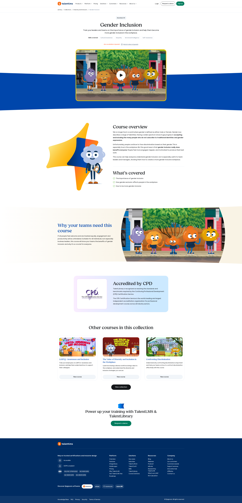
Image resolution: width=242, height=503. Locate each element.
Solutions (103, 3)
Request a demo (168, 3)
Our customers (172, 461)
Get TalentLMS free (115, 473)
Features (112, 461)
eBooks (150, 466)
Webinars (151, 461)
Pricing (95, 3)
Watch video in (130, 44)
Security (84, 499)
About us (132, 3)
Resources (122, 3)
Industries (132, 461)
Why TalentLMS (114, 471)
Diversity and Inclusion (80, 9)
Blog (149, 459)
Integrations (113, 464)
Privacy (77, 499)
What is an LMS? (153, 473)
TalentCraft (133, 466)
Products (78, 3)
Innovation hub (172, 469)
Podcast (151, 464)
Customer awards (173, 464)
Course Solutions (134, 473)
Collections (67, 9)
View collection (121, 387)
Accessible (67, 460)
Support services (172, 466)
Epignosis (169, 499)
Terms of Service (94, 499)
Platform (87, 3)
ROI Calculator (153, 475)
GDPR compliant (69, 466)
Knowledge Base (63, 499)
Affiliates (170, 471)
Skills (130, 469)
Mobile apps (113, 466)
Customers (112, 3)
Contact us (171, 473)
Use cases (132, 459)
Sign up (180, 3)
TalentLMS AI (133, 464)
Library (60, 9)
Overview (112, 459)
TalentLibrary (133, 471)
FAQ (72, 499)
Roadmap (112, 476)
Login (157, 3)
